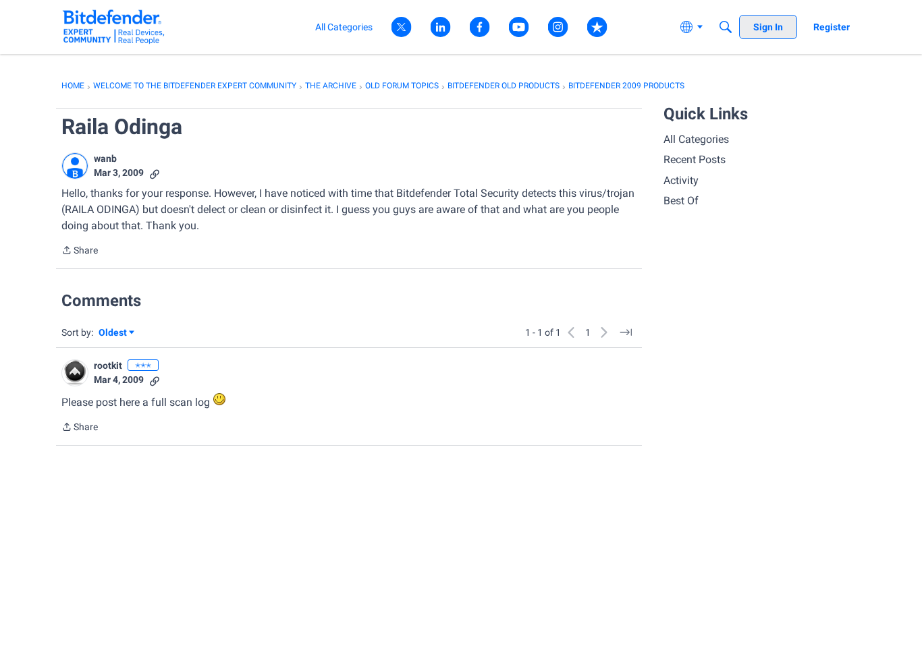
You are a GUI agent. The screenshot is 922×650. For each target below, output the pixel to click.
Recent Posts (694, 159)
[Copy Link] (154, 173)
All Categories (696, 139)
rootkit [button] (108, 365)
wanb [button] (105, 158)
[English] (113, 27)
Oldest (113, 333)
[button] (74, 165)
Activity (681, 180)
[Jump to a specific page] (625, 332)
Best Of (681, 200)
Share (79, 251)
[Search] (725, 27)
